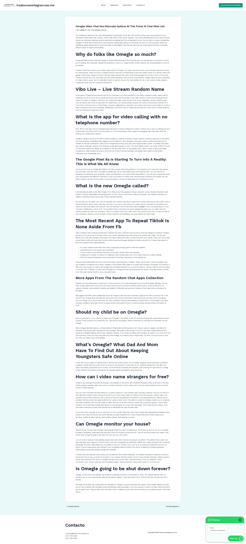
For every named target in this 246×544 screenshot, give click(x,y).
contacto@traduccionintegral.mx (77, 533)
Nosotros (127, 5)
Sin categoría (81, 30)
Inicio (103, 5)
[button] (231, 5)
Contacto (140, 5)
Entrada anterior (72, 506)
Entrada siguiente (173, 506)
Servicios (114, 5)
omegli (141, 207)
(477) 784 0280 (71, 536)
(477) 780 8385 (71, 538)
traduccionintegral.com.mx (35, 5)
